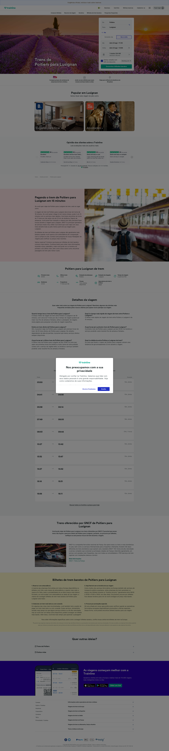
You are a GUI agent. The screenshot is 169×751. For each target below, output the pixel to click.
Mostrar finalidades (89, 389)
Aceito (103, 389)
